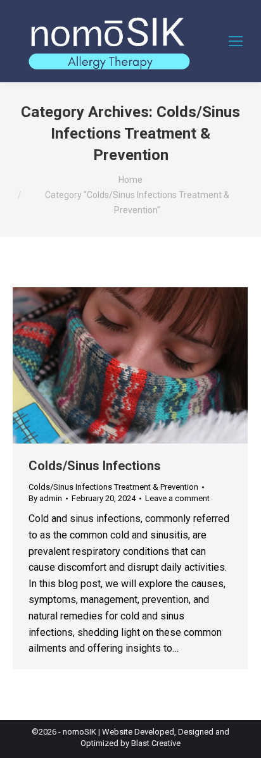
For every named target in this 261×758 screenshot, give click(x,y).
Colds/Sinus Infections (95, 465)
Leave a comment (177, 498)
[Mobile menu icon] (235, 41)
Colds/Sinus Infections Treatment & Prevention (113, 487)
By (45, 498)
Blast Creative (156, 743)
